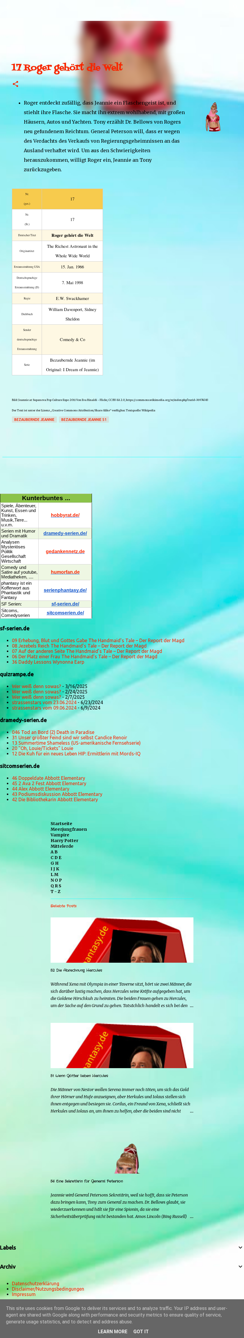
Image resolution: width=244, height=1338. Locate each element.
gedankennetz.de (65, 551)
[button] (15, 84)
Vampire (60, 835)
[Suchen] (25, 7)
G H (55, 863)
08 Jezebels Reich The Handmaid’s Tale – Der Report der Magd (79, 645)
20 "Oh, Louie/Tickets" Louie (42, 748)
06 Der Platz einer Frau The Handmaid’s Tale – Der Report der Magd (84, 656)
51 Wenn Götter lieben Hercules (79, 1075)
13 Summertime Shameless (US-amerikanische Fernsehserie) (76, 743)
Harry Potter (64, 840)
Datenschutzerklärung (35, 1283)
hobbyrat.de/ (65, 515)
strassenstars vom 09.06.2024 (44, 707)
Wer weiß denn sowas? (36, 686)
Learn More (112, 1331)
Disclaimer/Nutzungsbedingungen (48, 1289)
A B (54, 852)
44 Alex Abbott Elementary (40, 788)
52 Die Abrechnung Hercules (76, 970)
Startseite (61, 823)
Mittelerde (62, 846)
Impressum (24, 1294)
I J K (55, 869)
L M (54, 874)
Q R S (56, 886)
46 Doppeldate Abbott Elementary (48, 778)
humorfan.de (65, 572)
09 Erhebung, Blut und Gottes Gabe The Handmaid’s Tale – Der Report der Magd (98, 640)
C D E (56, 857)
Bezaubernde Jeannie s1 (84, 419)
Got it (141, 1331)
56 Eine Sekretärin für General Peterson (87, 1181)
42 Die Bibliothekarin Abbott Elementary (55, 799)
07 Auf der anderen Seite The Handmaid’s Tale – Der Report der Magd (87, 651)
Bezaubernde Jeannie (34, 419)
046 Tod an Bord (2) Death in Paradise (53, 732)
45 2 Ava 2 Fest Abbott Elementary (49, 783)
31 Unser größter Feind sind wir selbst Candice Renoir (69, 737)
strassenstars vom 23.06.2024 (44, 702)
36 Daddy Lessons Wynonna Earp (48, 662)
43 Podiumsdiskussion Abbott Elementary (57, 794)
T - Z (55, 891)
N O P (56, 880)
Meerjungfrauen (69, 829)
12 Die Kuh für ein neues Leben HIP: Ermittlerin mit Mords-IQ (76, 753)
